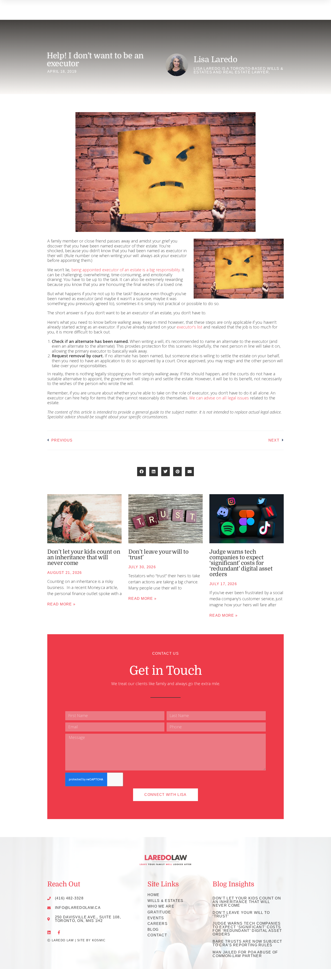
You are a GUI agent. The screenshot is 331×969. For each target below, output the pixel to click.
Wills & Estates (165, 901)
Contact (157, 935)
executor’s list (189, 327)
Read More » (61, 604)
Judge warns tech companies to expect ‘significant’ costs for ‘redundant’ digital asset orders (241, 562)
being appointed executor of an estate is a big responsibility (125, 269)
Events (155, 918)
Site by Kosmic (91, 940)
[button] (141, 471)
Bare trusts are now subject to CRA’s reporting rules (247, 943)
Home (153, 895)
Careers (157, 924)
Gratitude (159, 912)
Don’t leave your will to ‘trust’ (158, 554)
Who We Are (160, 906)
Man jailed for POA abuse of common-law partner (245, 954)
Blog (153, 929)
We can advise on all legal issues (219, 398)
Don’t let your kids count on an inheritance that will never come (83, 557)
